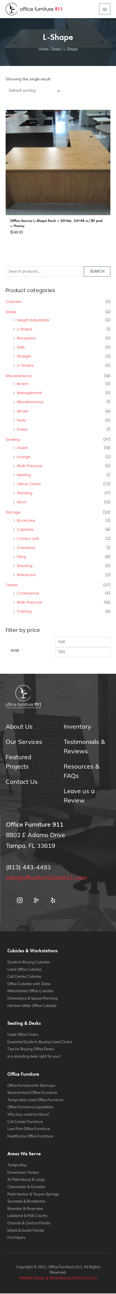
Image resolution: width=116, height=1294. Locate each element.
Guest (22, 447)
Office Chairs (29, 484)
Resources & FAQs (81, 772)
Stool (21, 502)
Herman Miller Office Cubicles (31, 1006)
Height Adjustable (33, 320)
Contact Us (22, 782)
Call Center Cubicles (24, 977)
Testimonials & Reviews (84, 747)
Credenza (26, 547)
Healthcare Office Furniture (30, 1136)
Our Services (24, 742)
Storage (13, 512)
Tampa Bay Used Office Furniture (35, 1100)
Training (24, 611)
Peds (21, 420)
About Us (19, 727)
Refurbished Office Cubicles (30, 991)
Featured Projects (18, 762)
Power (22, 429)
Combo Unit (28, 538)
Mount (22, 411)
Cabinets (25, 529)
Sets (21, 347)
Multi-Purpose (29, 465)
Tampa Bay (17, 1165)
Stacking (24, 493)
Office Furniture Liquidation (30, 1107)
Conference (28, 593)
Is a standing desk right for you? (34, 1056)
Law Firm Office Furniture (28, 1129)
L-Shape (24, 329)
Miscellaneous (19, 375)
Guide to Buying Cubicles (28, 962)
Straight (24, 356)
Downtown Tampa (23, 1173)
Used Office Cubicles (24, 970)
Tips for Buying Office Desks (30, 1049)
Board (22, 383)
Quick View (58, 211)
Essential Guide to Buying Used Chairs (39, 1042)
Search (97, 271)
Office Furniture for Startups (31, 1086)
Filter (15, 651)
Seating (13, 439)
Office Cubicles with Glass (28, 984)
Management (29, 392)
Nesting (24, 474)
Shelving (24, 565)
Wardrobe (26, 574)
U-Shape (25, 365)
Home (43, 49)
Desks (56, 49)
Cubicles (14, 301)
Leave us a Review (79, 796)
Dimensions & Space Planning (32, 998)
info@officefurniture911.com (46, 878)
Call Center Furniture (25, 1122)
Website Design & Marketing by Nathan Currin (58, 1278)
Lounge (23, 456)
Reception (26, 338)
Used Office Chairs (22, 1035)
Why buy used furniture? (28, 1115)
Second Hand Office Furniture (32, 1093)
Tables (12, 585)
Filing (21, 556)
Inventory (77, 727)
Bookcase (26, 520)
